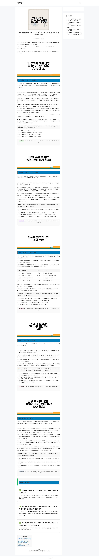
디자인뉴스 (21, 3)
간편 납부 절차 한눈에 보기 (24, 541)
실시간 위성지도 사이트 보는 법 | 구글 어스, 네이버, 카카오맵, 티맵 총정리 (73, 34)
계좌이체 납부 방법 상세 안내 (24, 539)
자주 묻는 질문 (21, 545)
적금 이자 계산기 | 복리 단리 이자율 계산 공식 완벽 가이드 (39, 551)
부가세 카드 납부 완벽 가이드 (24, 538)
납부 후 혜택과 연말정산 (23, 544)
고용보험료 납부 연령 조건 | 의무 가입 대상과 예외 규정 (39, 550)
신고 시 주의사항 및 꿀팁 (23, 542)
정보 (39, 549)
